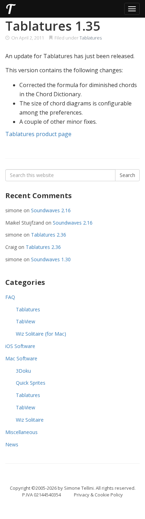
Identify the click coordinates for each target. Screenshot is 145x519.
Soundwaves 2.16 (51, 210)
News (11, 444)
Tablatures (91, 38)
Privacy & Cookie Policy (98, 494)
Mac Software (21, 358)
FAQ (10, 297)
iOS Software (20, 346)
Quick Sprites (30, 382)
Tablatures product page (38, 134)
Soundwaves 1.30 (51, 259)
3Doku (23, 370)
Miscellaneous (21, 432)
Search (127, 175)
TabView (25, 321)
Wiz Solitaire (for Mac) (41, 333)
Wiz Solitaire (30, 419)
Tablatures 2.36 (48, 234)
